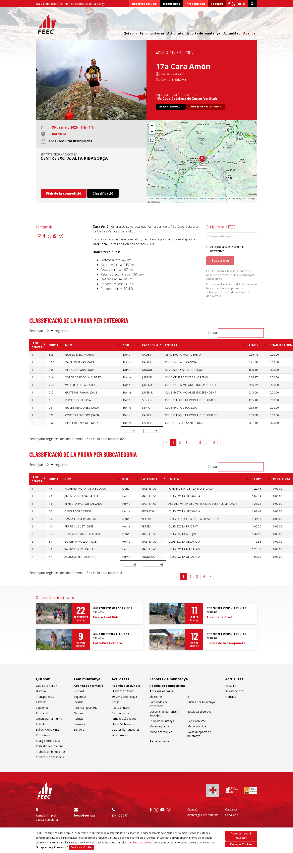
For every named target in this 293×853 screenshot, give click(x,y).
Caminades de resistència (158, 704)
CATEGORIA (150, 345)
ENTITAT (171, 345)
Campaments (120, 713)
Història (41, 691)
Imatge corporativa (48, 741)
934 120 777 (120, 815)
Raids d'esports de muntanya (199, 734)
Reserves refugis (144, 4)
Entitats (41, 724)
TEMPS (253, 345)
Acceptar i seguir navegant (241, 835)
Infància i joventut (85, 707)
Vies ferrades (120, 735)
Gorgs (115, 702)
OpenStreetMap (175, 198)
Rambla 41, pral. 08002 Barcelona (47, 818)
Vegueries (42, 707)
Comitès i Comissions (50, 757)
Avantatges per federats (202, 815)
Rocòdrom (43, 735)
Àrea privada (196, 4)
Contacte (231, 809)
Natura (78, 713)
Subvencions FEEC (47, 729)
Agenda (249, 33)
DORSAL (54, 345)
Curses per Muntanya (206, 106)
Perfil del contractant (49, 746)
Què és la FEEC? (46, 686)
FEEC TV (230, 686)
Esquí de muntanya (161, 721)
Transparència (45, 697)
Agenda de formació (88, 686)
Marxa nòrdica (196, 726)
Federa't (217, 4)
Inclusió (79, 702)
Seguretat (80, 697)
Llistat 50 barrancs (123, 724)
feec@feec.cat (84, 815)
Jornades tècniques (124, 718)
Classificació (102, 193)
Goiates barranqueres (126, 729)
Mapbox (222, 198)
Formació (80, 724)
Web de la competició (63, 193)
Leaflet (150, 198)
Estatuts (41, 702)
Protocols (42, 713)
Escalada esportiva (199, 711)
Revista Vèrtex (234, 691)
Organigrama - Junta (49, 718)
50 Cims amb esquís (125, 697)
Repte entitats (121, 707)
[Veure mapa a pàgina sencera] (152, 140)
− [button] (152, 131)
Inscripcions (171, 4)
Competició (181, 52)
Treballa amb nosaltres (51, 752)
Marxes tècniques (160, 732)
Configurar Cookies (81, 847)
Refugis (78, 718)
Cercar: (213, 333)
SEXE (126, 345)
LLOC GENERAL (37, 345)
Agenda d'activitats (126, 686)
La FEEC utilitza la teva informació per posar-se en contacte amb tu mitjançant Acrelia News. (230, 274)
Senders (79, 729)
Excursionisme (196, 721)
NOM (68, 345)
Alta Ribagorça (170, 106)
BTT (190, 697)
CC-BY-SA (201, 198)
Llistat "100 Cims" (123, 691)
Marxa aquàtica (159, 726)
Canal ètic (231, 815)
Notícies (230, 697)
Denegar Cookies (241, 844)
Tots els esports (161, 691)
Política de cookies (140, 842)
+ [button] (152, 125)
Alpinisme (155, 697)
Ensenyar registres (48, 331)
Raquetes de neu (160, 741)
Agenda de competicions (167, 686)
